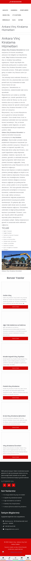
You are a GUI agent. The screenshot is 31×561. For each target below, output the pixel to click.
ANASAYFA (5, 10)
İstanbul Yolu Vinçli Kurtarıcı (12, 503)
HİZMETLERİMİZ (24, 10)
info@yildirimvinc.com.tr (12, 529)
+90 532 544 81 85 (16, 2)
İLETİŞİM (20, 20)
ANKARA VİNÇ (6, 15)
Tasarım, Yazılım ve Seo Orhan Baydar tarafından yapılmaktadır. (15, 548)
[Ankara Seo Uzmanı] (15, 552)
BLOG (13, 20)
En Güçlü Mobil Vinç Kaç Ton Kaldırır (14, 495)
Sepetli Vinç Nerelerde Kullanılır (13, 498)
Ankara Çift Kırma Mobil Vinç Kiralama (15, 506)
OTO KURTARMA (16, 15)
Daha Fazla (15, 307)
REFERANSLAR (6, 20)
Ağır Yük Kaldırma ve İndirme (12, 501)
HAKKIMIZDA (14, 10)
